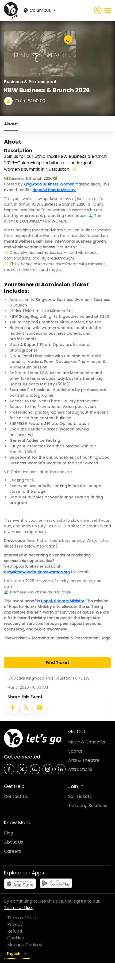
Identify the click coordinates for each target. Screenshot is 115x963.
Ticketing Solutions (87, 805)
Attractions (80, 769)
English (13, 953)
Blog (8, 833)
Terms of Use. (18, 907)
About (11, 124)
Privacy (15, 924)
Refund (14, 931)
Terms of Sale (21, 918)
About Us (13, 842)
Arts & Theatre (83, 760)
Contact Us (16, 796)
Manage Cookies (24, 945)
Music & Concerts (86, 742)
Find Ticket (57, 662)
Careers (12, 851)
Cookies (15, 938)
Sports (75, 751)
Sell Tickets (80, 796)
